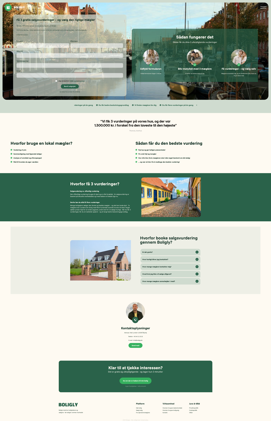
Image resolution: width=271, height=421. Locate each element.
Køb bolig (139, 408)
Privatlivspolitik (193, 408)
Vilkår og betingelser (77, 81)
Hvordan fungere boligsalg (171, 410)
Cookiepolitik (193, 410)
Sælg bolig (139, 410)
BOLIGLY (19, 7)
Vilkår (191, 412)
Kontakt (165, 412)
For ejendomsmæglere (143, 412)
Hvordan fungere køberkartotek (172, 408)
